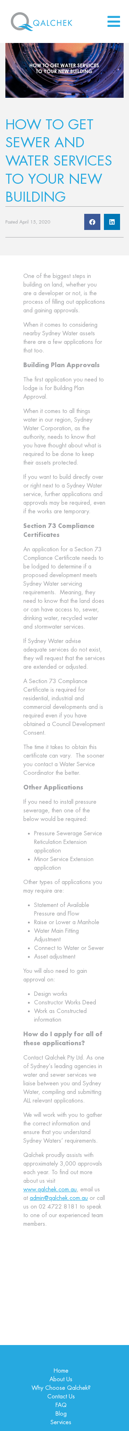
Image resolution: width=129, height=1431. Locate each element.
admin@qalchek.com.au (59, 1198)
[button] (92, 222)
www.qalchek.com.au (50, 1189)
